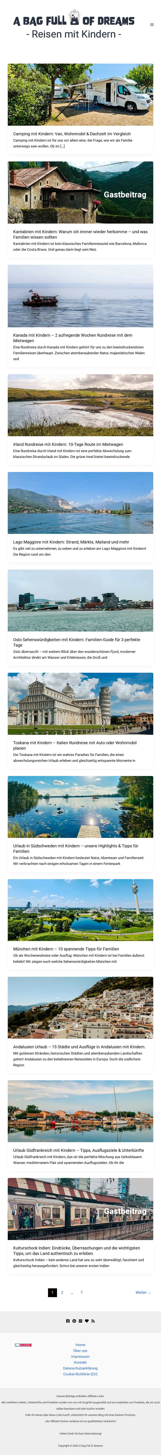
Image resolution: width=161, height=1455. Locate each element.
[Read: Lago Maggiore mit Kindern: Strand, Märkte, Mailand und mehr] (80, 503)
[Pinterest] (74, 1321)
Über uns (80, 1351)
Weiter (143, 1292)
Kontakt (80, 1362)
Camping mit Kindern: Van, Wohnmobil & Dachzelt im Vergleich (72, 133)
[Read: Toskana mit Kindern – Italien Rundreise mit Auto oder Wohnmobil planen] (80, 703)
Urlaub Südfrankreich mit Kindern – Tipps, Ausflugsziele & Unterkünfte (78, 1150)
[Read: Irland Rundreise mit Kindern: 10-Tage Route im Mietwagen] (80, 405)
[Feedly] (93, 1321)
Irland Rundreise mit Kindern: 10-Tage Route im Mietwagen (68, 444)
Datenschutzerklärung (80, 1368)
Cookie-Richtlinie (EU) (80, 1374)
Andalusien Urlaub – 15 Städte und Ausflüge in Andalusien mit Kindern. (79, 1046)
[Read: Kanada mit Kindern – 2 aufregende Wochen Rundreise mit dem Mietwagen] (80, 296)
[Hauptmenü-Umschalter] (152, 24)
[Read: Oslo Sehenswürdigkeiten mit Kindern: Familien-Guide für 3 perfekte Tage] (80, 600)
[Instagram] (80, 1321)
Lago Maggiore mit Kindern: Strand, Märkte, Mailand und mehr (71, 542)
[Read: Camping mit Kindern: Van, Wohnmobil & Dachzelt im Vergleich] (80, 94)
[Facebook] (68, 1321)
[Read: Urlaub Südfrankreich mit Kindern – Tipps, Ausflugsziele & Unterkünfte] (80, 1111)
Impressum (80, 1356)
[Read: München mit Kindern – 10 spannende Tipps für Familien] (80, 910)
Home (80, 1345)
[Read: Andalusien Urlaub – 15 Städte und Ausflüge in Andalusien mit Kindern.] (80, 1007)
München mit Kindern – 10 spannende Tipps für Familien (66, 948)
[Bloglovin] (87, 1321)
